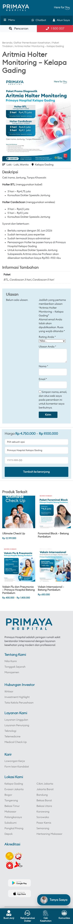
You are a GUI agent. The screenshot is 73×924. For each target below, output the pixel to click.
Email (43, 379)
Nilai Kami (10, 661)
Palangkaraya (13, 817)
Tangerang (11, 800)
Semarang (42, 828)
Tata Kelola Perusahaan (19, 702)
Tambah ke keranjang (36, 472)
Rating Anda (47, 337)
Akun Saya (62, 20)
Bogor (8, 795)
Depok (8, 834)
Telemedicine (12, 736)
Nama (43, 366)
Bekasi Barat (44, 800)
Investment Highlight (17, 697)
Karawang (42, 811)
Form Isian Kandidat (16, 766)
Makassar (10, 811)
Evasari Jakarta (14, 789)
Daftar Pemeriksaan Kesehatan (32, 43)
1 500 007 (56, 28)
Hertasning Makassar (49, 834)
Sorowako (42, 817)
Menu (11, 20)
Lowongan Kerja (14, 761)
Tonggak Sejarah (14, 667)
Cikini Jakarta (44, 784)
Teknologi (10, 731)
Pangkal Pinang (13, 828)
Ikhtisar (8, 691)
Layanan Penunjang (16, 725)
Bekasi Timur (12, 806)
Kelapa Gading (13, 784)
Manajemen (11, 672)
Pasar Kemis (43, 823)
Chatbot (40, 20)
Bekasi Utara (44, 806)
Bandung (42, 795)
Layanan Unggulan (16, 720)
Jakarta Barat (45, 789)
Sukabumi (10, 823)
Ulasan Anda (47, 346)
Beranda (7, 43)
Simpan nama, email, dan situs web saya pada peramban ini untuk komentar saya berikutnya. (53, 400)
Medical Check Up (15, 742)
